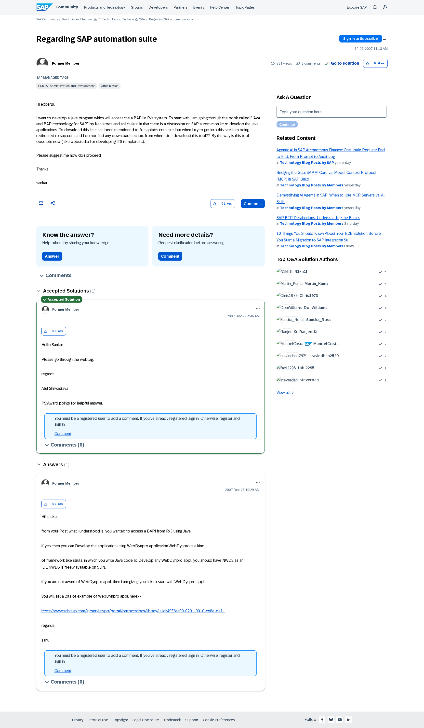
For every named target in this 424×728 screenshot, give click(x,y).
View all (283, 393)
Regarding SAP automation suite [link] (171, 19)
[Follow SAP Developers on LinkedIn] (349, 720)
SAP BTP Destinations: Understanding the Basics (318, 218)
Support (192, 720)
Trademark (172, 720)
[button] (367, 63)
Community (66, 7)
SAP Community (47, 19)
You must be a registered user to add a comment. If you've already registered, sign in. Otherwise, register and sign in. (147, 421)
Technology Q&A (133, 19)
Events (198, 7)
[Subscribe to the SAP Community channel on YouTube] (340, 720)
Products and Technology (104, 7)
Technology (110, 19)
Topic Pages (245, 7)
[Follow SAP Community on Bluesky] (331, 720)
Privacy (77, 720)
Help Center (219, 7)
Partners (180, 7)
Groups (137, 7)
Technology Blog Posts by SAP (307, 163)
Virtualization (110, 86)
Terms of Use (98, 720)
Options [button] (384, 39)
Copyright (120, 720)
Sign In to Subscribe (360, 39)
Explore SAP (357, 7)
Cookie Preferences (219, 720)
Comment (253, 204)
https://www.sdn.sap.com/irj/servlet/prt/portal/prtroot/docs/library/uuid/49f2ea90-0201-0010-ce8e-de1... (133, 611)
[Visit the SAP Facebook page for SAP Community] (322, 720)
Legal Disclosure (145, 720)
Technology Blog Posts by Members (312, 185)
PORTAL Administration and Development (66, 86)
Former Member (66, 63)
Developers (158, 7)
